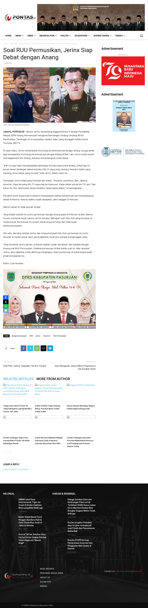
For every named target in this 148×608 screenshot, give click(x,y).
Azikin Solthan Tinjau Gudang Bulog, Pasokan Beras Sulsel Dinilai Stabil (47, 409)
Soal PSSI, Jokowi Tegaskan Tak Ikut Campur (24, 366)
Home (5, 43)
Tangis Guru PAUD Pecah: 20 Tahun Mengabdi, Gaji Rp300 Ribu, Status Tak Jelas (17, 409)
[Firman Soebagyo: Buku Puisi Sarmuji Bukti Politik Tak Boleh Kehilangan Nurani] (17, 425)
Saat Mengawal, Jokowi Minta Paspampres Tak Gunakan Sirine (75, 367)
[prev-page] (5, 452)
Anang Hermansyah (19, 336)
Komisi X (47, 336)
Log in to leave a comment (15, 469)
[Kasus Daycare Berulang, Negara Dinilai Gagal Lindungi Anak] (81, 393)
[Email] (43, 348)
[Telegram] (50, 348)
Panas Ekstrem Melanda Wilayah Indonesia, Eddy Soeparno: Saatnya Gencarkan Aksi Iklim (48, 441)
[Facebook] (23, 348)
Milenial (14, 43)
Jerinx (38, 336)
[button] (141, 35)
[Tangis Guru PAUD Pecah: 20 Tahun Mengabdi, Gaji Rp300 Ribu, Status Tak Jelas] (17, 393)
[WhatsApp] (37, 348)
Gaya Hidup (24, 43)
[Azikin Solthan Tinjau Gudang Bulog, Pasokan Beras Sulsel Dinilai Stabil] (49, 393)
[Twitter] (30, 348)
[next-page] (9, 452)
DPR (31, 336)
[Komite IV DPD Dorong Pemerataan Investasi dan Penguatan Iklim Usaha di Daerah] (58, 543)
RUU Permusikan (59, 336)
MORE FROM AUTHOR (53, 379)
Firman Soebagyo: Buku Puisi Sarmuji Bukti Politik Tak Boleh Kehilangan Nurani (16, 441)
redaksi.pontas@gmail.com (129, 571)
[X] (6, 302)
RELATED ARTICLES (18, 379)
